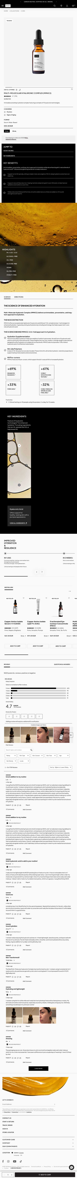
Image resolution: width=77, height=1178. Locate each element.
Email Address (7, 1104)
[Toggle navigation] (2, 5)
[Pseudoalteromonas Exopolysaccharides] (19, 485)
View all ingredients (17, 523)
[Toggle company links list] (73, 1143)
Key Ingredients (9, 156)
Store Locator (8, 1132)
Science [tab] (7, 297)
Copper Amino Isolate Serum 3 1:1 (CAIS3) (14, 622)
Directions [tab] (18, 297)
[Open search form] (54, 5)
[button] (36, 572)
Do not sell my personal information (62, 1166)
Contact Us (29, 1112)
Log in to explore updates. (38, 2)
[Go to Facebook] (3, 1161)
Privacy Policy (7, 1112)
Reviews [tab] (7, 664)
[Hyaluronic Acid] (19, 445)
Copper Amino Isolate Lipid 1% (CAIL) (36, 622)
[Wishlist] (72, 89)
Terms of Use (15, 1112)
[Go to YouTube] (14, 1161)
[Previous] (21, 2)
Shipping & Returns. (11, 139)
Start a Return (8, 1122)
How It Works (8, 150)
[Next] (56, 2)
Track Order (7, 1125)
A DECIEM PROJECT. (16, 1168)
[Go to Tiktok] (21, 1161)
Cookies (6, 1168)
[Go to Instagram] (8, 1161)
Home (6, 11)
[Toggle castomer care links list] (73, 1140)
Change (21, 1152)
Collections (14, 11)
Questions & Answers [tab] (62, 664)
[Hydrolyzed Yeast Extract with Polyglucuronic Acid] (12, 465)
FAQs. (26, 138)
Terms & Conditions (36, 1166)
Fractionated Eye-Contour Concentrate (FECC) (59, 623)
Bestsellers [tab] (9, 587)
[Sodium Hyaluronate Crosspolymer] (26, 465)
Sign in (5, 1129)
